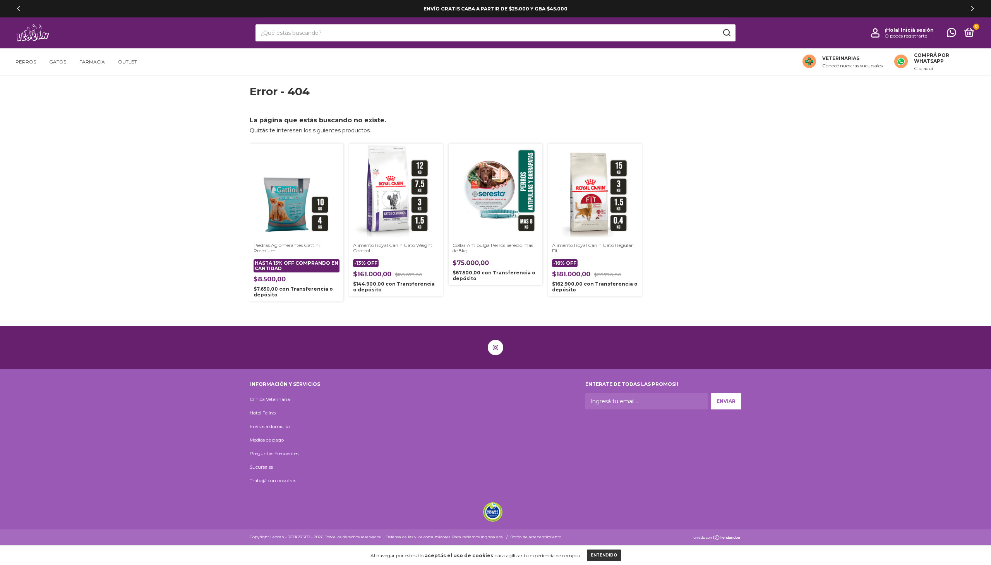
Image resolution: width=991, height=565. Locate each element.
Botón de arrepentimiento (535, 536)
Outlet (127, 62)
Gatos (57, 62)
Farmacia (92, 62)
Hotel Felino (263, 413)
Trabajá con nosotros (273, 480)
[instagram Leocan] (495, 347)
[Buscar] (726, 33)
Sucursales (261, 467)
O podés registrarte (906, 36)
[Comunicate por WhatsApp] (951, 34)
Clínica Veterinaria (270, 399)
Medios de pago (267, 440)
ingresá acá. (492, 536)
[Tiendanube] (717, 537)
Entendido (604, 555)
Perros (25, 62)
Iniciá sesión (917, 30)
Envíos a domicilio (270, 426)
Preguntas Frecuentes (274, 453)
